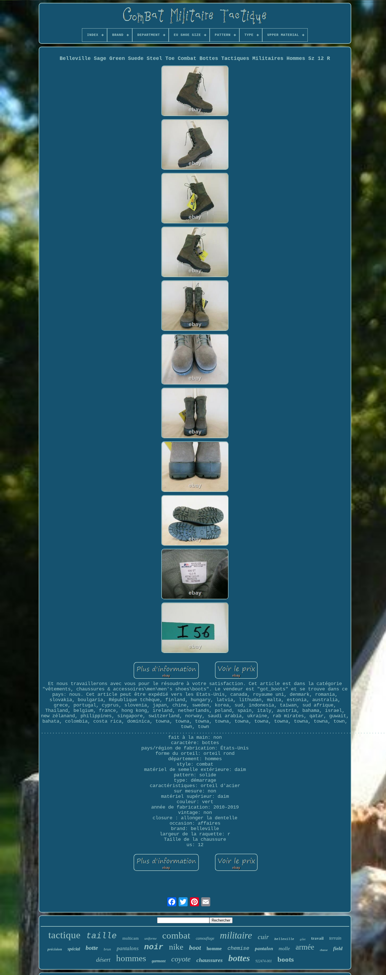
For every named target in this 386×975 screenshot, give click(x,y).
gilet (302, 939)
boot (195, 947)
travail (317, 938)
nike (176, 946)
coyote (181, 959)
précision (54, 949)
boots (285, 959)
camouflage (205, 938)
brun (107, 949)
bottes (239, 958)
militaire (236, 935)
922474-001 (263, 961)
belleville (284, 939)
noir (153, 947)
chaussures (209, 960)
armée (305, 947)
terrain (335, 938)
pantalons (127, 948)
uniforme (150, 939)
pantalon (264, 948)
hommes (131, 958)
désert (103, 959)
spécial (74, 948)
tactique (64, 935)
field (337, 948)
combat (176, 935)
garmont (159, 961)
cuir (263, 937)
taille (101, 936)
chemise (238, 948)
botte (92, 947)
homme (214, 948)
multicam (130, 938)
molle (284, 948)
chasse (324, 950)
